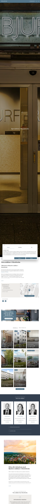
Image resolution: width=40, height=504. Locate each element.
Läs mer (2, 280)
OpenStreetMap (34, 283)
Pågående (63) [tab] (15, 327)
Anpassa (19, 258)
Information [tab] (20, 247)
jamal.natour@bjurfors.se (7, 420)
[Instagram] (5, 301)
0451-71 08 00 (5, 291)
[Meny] (38, 1)
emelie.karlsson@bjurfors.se (33, 420)
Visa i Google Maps (28, 296)
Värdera (32, 1)
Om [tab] (31, 247)
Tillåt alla (31, 258)
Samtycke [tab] (8, 247)
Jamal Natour (7, 416)
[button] (29, 290)
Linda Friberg (20, 416)
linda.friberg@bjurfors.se (20, 420)
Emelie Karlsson (33, 416)
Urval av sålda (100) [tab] (22, 327)
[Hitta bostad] (36, 1)
